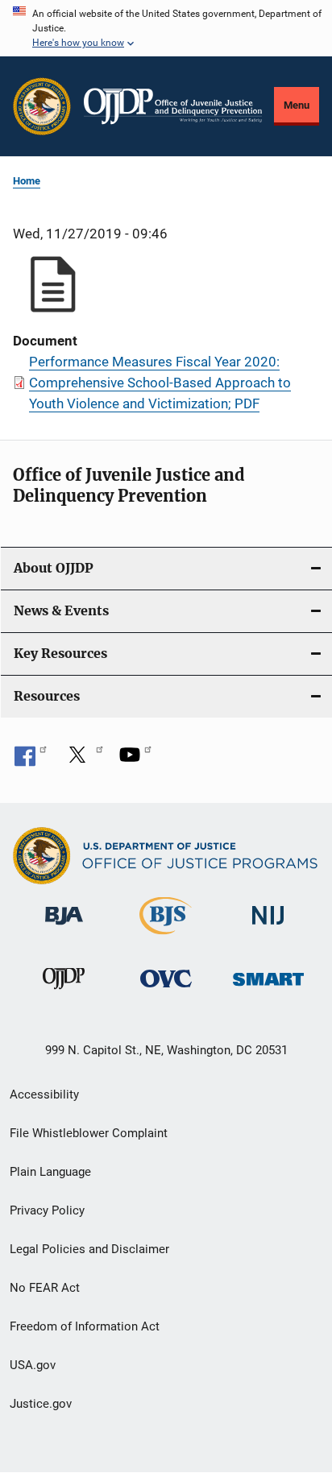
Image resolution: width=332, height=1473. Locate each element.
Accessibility (44, 1094)
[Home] (173, 106)
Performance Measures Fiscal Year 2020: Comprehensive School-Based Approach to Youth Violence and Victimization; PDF (160, 383)
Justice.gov (41, 1403)
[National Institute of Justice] (268, 928)
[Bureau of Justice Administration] (64, 928)
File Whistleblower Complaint (89, 1133)
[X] (83, 760)
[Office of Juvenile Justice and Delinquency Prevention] (64, 992)
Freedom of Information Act (85, 1326)
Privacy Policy (47, 1210)
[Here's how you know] (166, 28)
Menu (296, 105)
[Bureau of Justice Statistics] (165, 937)
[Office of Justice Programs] (42, 106)
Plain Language (50, 1172)
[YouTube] (135, 760)
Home (26, 181)
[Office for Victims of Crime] (166, 990)
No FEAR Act (45, 1288)
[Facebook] (30, 760)
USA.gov (33, 1365)
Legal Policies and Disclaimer (89, 1249)
